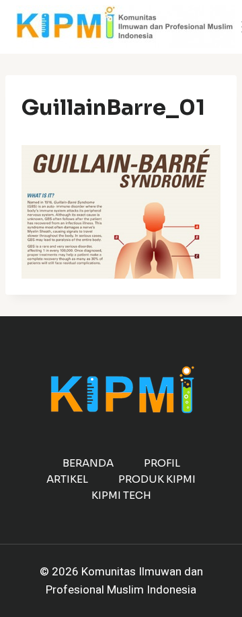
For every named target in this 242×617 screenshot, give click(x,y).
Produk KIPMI (157, 479)
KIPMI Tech (121, 495)
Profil (162, 463)
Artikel (67, 479)
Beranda (88, 463)
